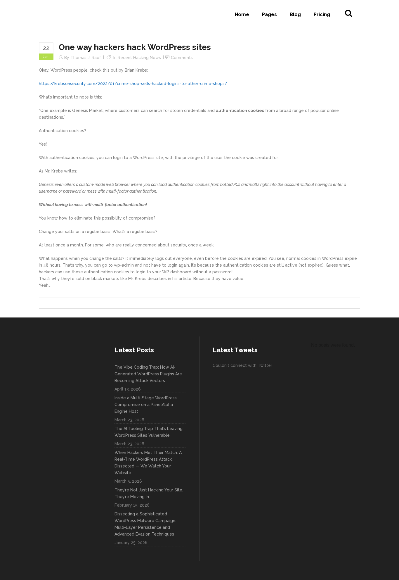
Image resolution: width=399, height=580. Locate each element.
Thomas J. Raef (85, 57)
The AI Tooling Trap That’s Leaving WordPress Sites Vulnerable (149, 432)
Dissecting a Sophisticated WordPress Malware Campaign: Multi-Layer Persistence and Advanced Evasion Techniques (145, 524)
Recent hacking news (139, 57)
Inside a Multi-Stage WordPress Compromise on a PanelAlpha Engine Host (146, 405)
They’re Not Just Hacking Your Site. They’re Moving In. (149, 493)
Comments (182, 57)
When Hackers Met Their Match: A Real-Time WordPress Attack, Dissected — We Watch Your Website (148, 462)
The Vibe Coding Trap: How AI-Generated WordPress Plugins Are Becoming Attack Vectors (148, 374)
